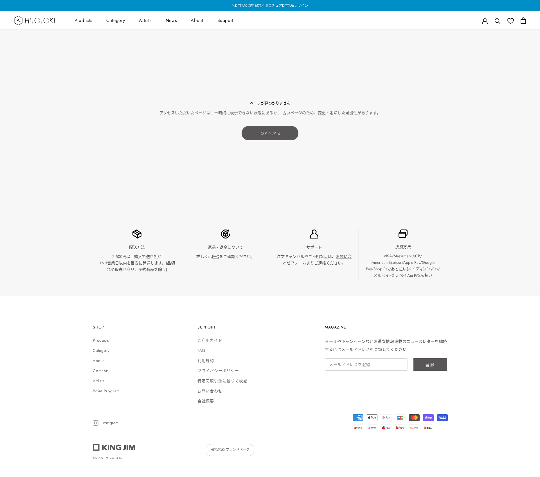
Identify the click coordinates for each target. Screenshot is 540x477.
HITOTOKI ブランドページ (230, 449)
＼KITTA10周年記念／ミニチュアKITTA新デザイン (270, 5)
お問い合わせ (209, 391)
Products (83, 20)
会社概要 (205, 401)
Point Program (106, 391)
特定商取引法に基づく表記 (222, 381)
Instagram (109, 423)
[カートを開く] (523, 20)
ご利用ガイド (209, 340)
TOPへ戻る (270, 133)
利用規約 (205, 360)
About (197, 20)
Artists (145, 20)
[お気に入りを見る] (511, 21)
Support (225, 20)
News (171, 20)
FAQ (215, 256)
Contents (101, 371)
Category (115, 20)
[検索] (498, 21)
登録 (430, 365)
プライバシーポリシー (218, 371)
